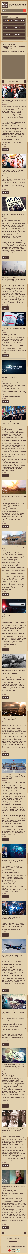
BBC (6, 24)
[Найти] (24, 10)
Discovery (18, 34)
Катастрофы (7, 27)
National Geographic (20, 20)
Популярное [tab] (18, 17)
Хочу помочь (13, 1241)
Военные (7, 31)
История (18, 31)
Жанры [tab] (11, 17)
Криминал (7, 34)
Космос (6, 38)
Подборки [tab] (5, 17)
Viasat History (19, 38)
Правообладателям (14, 1244)
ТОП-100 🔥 (8, 20)
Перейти (5, 149)
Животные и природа (20, 24)
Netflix (17, 27)
